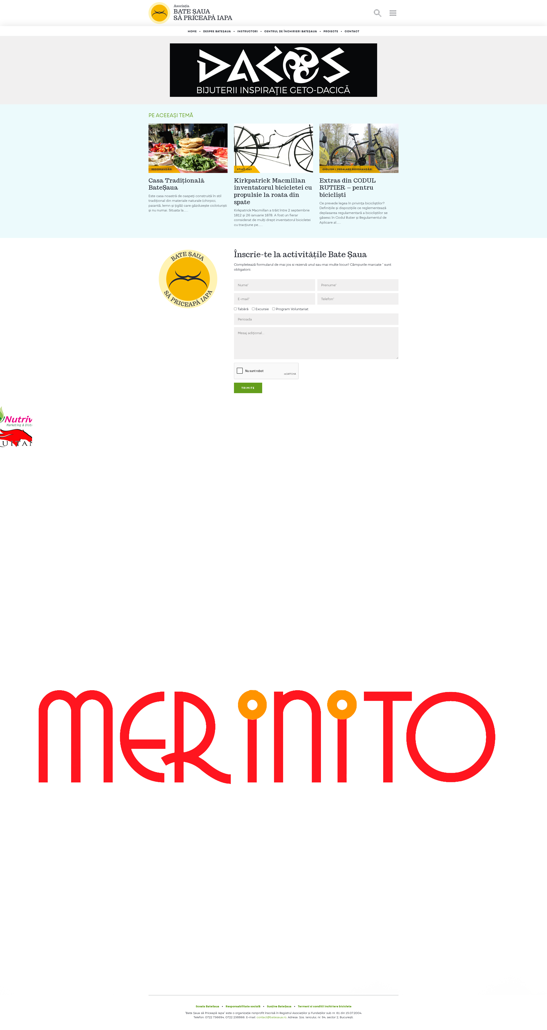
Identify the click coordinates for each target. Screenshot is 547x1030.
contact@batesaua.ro (271, 1017)
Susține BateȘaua (279, 1006)
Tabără (243, 309)
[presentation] (266, 371)
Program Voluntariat (292, 309)
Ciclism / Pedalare (336, 169)
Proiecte (330, 31)
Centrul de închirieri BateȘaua (290, 31)
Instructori (247, 31)
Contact (352, 31)
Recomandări (161, 169)
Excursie (262, 309)
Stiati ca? (244, 169)
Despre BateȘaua (217, 31)
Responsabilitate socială (243, 1006)
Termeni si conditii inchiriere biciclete (324, 1006)
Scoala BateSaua (207, 1006)
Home (192, 31)
